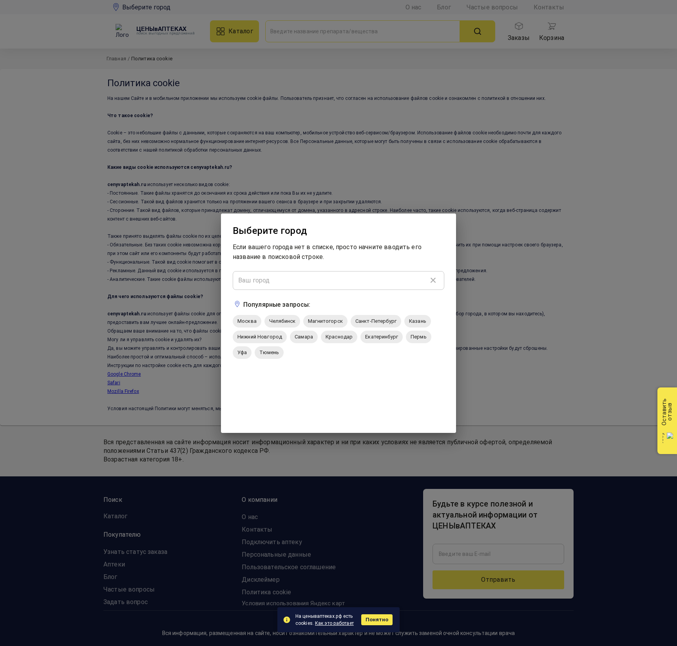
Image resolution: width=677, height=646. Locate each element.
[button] (247, 321)
